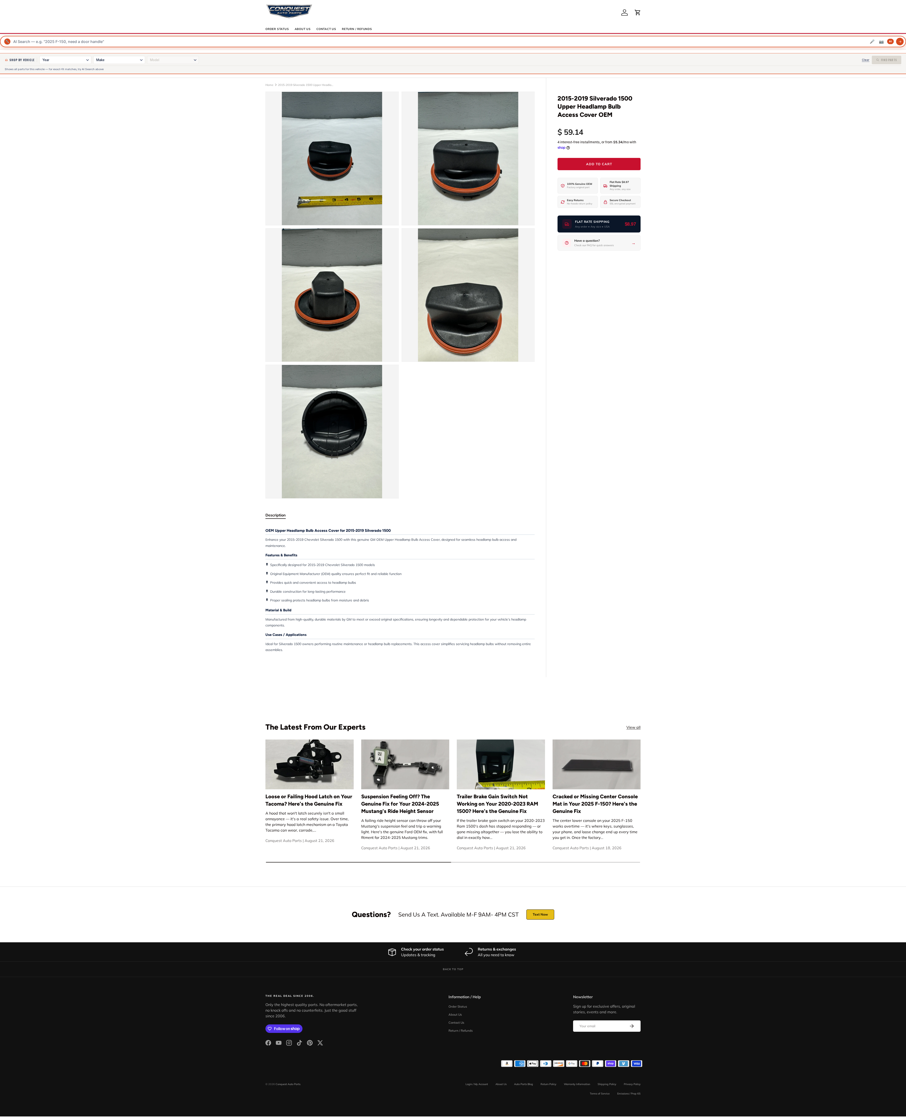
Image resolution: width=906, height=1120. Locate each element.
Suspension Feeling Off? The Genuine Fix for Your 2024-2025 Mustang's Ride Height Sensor (400, 803)
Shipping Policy (607, 1084)
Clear (865, 60)
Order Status (277, 29)
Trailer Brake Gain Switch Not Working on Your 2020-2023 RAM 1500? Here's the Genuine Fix (497, 803)
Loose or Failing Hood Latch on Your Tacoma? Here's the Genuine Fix (308, 800)
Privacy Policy (632, 1084)
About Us (303, 29)
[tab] (275, 515)
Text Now (540, 914)
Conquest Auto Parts (288, 1084)
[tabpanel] (400, 590)
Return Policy (548, 1084)
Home (269, 85)
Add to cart (599, 164)
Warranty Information (577, 1084)
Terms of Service (600, 1093)
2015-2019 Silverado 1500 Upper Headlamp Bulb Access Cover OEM (306, 85)
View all (633, 727)
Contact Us (326, 29)
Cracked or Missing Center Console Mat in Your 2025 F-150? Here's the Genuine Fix (595, 803)
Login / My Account (477, 1084)
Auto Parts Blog (523, 1084)
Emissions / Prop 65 (629, 1093)
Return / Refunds (357, 29)
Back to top (453, 969)
